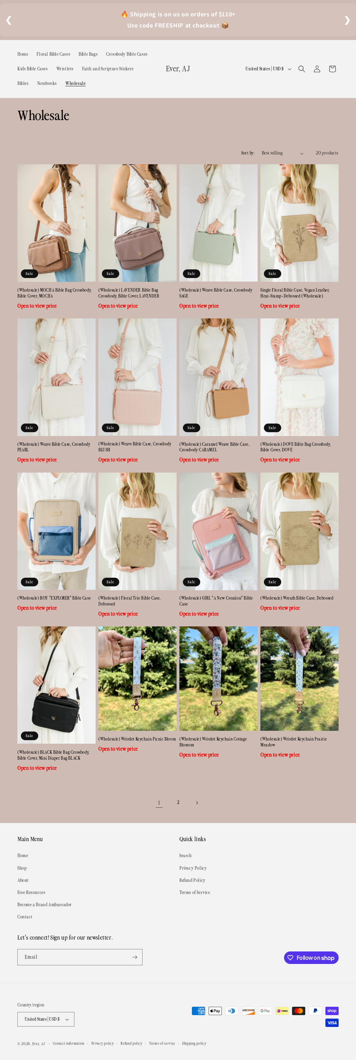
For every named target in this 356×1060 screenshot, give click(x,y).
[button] (301, 69)
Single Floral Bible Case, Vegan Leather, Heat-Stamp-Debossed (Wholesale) (295, 293)
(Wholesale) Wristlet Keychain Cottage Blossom (213, 742)
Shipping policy (194, 1043)
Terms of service (162, 1043)
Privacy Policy (193, 868)
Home (22, 855)
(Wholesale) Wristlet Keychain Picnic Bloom (137, 739)
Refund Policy (192, 880)
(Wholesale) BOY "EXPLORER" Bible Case (54, 598)
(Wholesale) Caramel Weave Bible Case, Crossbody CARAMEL (214, 447)
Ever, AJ (38, 1044)
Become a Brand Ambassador (44, 904)
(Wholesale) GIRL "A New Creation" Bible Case (216, 601)
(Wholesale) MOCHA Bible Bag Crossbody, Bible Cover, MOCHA (54, 293)
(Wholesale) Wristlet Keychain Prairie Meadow (293, 742)
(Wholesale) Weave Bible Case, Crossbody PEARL (53, 447)
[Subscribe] (134, 957)
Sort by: (248, 153)
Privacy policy (102, 1043)
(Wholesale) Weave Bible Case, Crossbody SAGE (215, 293)
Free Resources (31, 892)
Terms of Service (194, 892)
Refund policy (131, 1043)
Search (185, 855)
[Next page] (196, 802)
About (23, 880)
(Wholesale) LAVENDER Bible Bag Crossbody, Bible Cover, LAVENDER (128, 293)
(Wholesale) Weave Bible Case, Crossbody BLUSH (134, 447)
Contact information (68, 1043)
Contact (24, 917)
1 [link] (159, 803)
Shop (21, 868)
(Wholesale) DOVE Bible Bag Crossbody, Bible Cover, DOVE (295, 447)
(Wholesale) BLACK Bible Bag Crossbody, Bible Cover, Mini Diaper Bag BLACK (53, 755)
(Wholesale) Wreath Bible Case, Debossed (296, 598)
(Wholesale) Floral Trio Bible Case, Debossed (129, 601)
